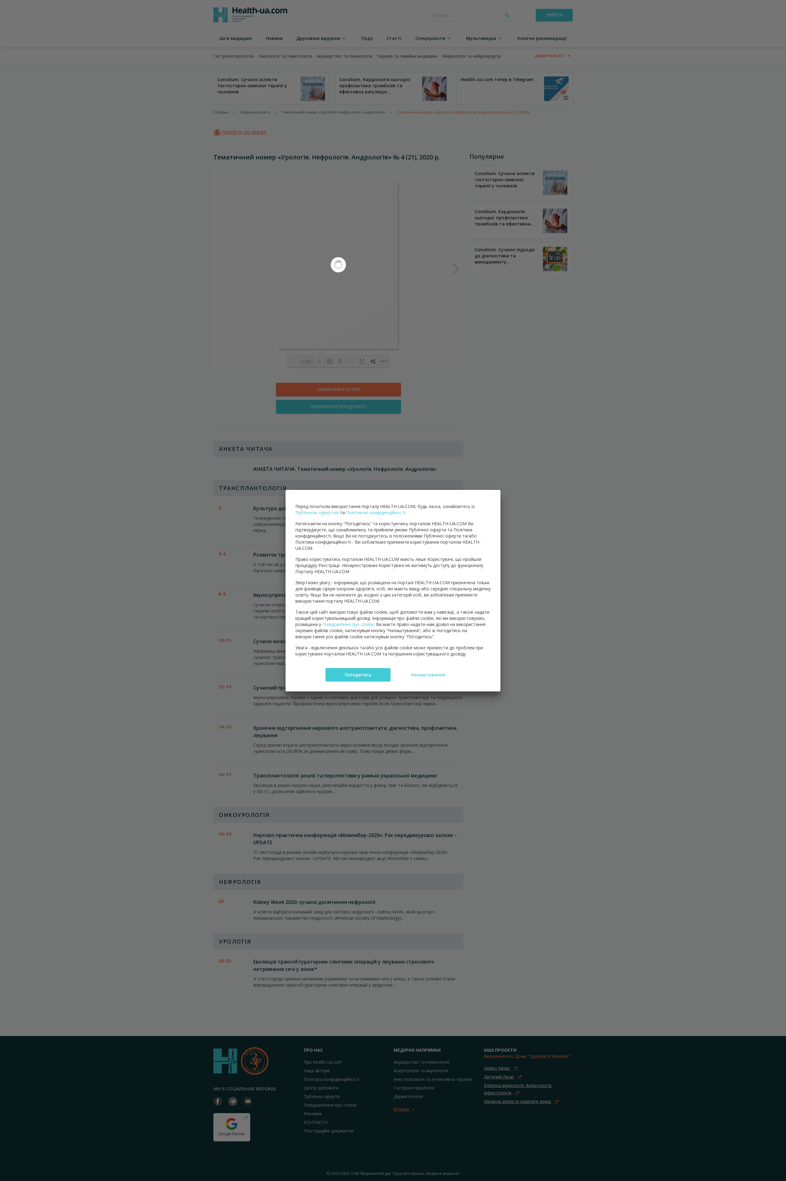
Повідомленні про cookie (348, 624)
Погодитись (358, 675)
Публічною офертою (317, 512)
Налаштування (428, 675)
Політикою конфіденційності (375, 512)
